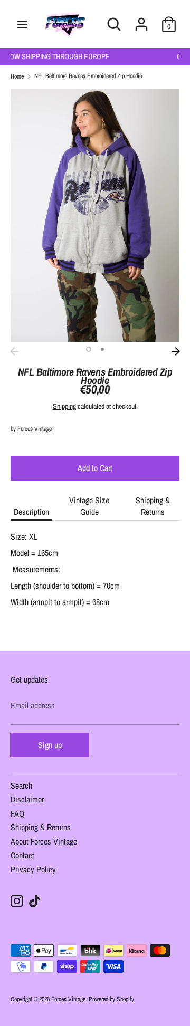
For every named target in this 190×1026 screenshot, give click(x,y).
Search (21, 786)
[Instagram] (17, 901)
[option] (95, 215)
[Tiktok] (34, 901)
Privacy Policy (33, 870)
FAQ (17, 814)
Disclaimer (27, 800)
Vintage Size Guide (89, 505)
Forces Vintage (34, 429)
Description (31, 511)
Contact (22, 856)
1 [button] (88, 349)
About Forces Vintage (44, 842)
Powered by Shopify (111, 999)
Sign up (50, 745)
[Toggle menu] (22, 24)
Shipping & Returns (153, 505)
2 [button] (102, 349)
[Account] (141, 18)
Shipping (64, 406)
